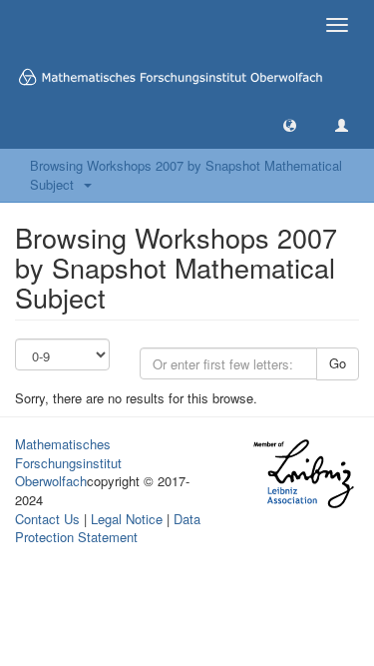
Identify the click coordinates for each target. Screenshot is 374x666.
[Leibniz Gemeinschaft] (302, 473)
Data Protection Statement (107, 528)
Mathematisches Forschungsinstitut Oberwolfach (68, 462)
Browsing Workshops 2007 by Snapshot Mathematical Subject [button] (186, 175)
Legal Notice (127, 518)
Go (337, 362)
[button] (289, 124)
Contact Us (47, 518)
